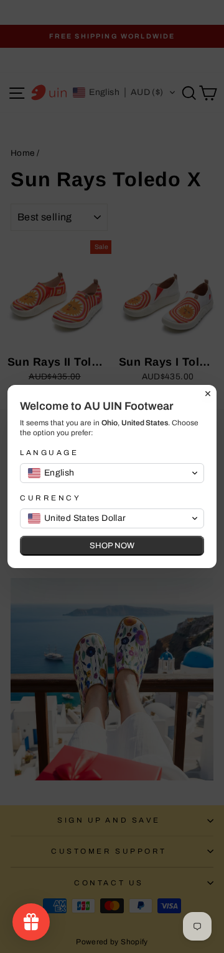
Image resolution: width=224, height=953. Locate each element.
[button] (112, 473)
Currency (50, 498)
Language (49, 452)
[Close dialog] (208, 393)
